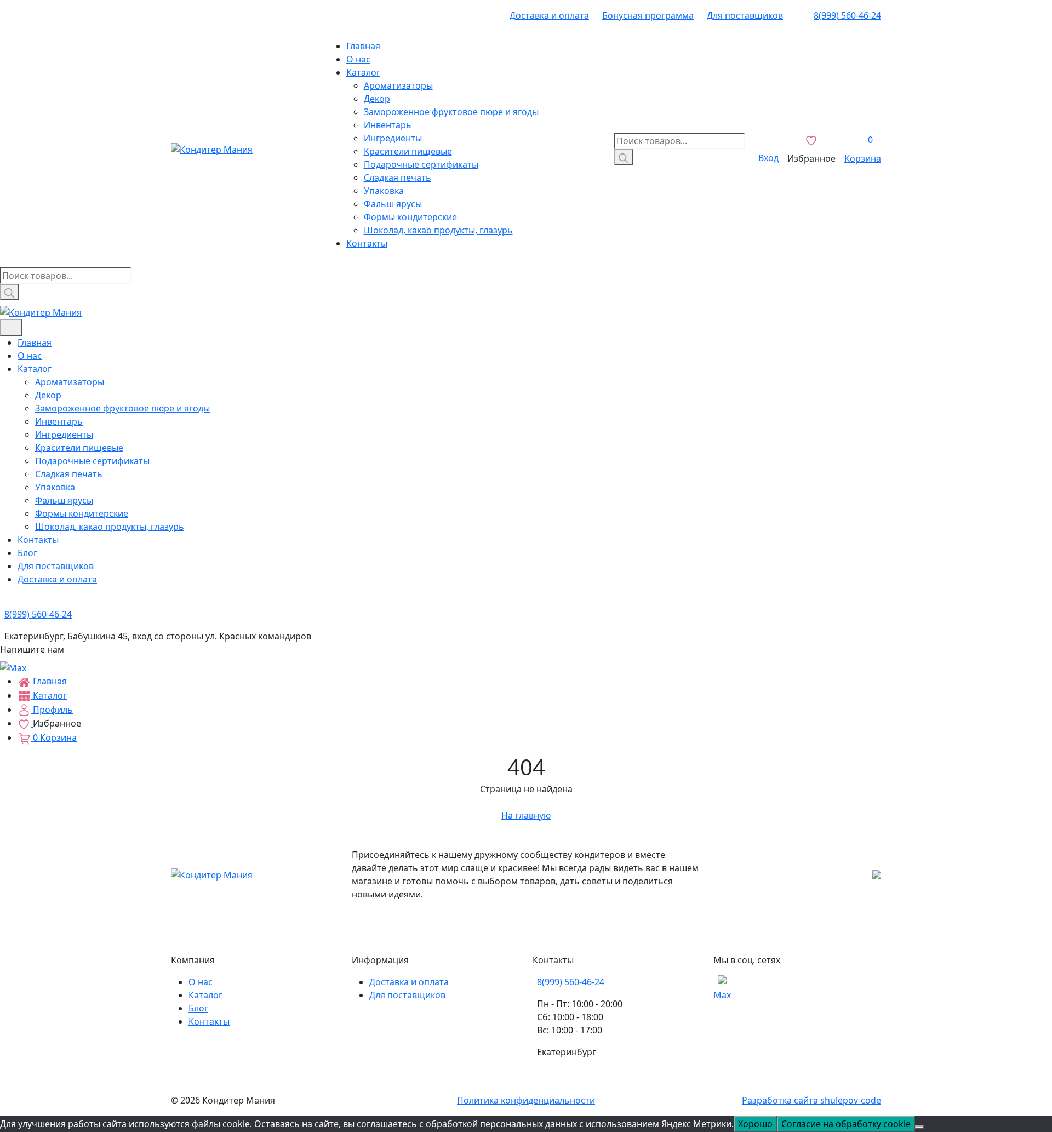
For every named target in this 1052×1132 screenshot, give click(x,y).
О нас (358, 59)
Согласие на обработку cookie (846, 1124)
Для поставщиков (745, 15)
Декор (377, 99)
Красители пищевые (408, 151)
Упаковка (384, 191)
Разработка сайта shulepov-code (811, 1100)
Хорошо (755, 1124)
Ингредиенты (393, 138)
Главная (363, 46)
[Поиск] (623, 157)
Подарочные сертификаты (421, 164)
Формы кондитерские (410, 217)
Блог (27, 553)
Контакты (366, 243)
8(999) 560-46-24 (847, 15)
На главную (526, 815)
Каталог (363, 72)
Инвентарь (387, 125)
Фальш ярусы (393, 204)
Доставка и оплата (549, 15)
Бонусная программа (648, 15)
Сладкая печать (397, 177)
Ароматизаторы (398, 85)
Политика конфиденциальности (526, 1100)
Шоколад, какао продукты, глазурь (438, 230)
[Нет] (919, 1127)
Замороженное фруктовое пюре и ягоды (451, 112)
